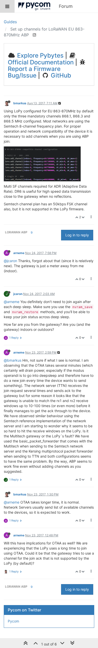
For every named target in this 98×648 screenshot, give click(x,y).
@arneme (11, 302)
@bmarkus (12, 360)
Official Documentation (41, 62)
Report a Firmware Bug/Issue (34, 72)
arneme (18, 253)
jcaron (17, 294)
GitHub (60, 75)
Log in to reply (77, 235)
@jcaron (10, 261)
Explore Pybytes (40, 55)
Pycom (13, 621)
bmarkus (19, 103)
